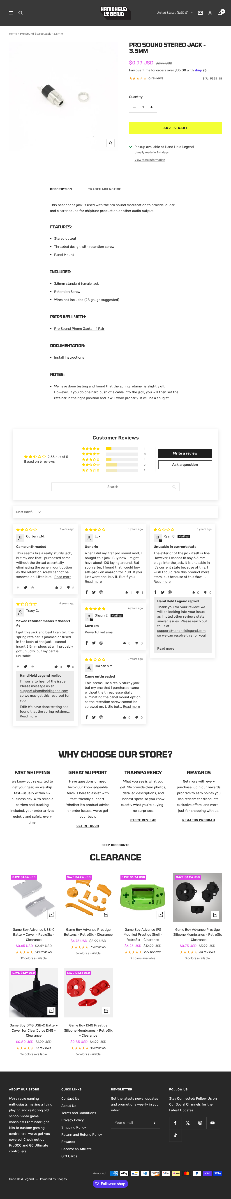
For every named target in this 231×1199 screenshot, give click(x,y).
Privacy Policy (72, 1120)
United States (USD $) (172, 13)
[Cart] (219, 13)
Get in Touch (87, 826)
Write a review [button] (185, 453)
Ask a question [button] (185, 464)
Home (13, 33)
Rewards (68, 1142)
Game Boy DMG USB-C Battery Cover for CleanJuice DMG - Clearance (34, 1030)
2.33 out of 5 (58, 457)
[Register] (154, 1122)
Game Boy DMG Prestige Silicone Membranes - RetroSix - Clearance (88, 1030)
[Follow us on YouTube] (212, 1123)
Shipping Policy (73, 1127)
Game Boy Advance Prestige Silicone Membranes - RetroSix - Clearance (197, 935)
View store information (149, 160)
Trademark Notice (104, 189)
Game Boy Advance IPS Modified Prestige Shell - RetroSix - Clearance (143, 935)
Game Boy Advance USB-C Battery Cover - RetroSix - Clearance (34, 935)
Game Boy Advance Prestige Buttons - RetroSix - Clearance (88, 932)
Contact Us (70, 1099)
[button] (91, 448)
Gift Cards (69, 1156)
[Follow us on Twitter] (188, 1123)
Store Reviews (143, 820)
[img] (26, 530)
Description (61, 189)
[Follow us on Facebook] (175, 1123)
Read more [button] (62, 577)
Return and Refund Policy (81, 1135)
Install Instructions (69, 357)
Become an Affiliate (76, 1149)
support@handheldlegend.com (181, 631)
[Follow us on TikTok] (175, 1135)
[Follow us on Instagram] (200, 1123)
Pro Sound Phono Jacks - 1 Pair (79, 329)
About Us (68, 1106)
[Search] (20, 13)
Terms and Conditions (78, 1113)
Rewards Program (198, 820)
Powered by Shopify (53, 1179)
